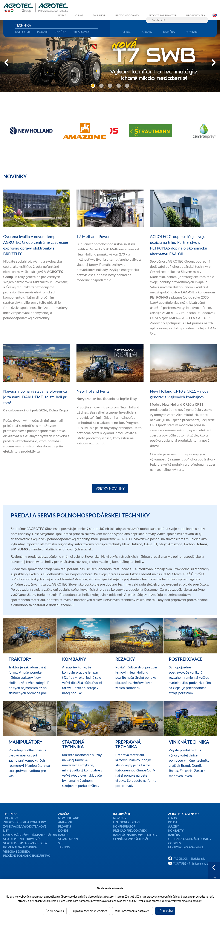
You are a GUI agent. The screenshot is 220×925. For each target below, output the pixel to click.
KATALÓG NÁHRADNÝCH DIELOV (135, 835)
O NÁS (172, 818)
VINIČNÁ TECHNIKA (16, 851)
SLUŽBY (173, 826)
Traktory (20, 659)
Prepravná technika (128, 744)
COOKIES (174, 843)
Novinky (15, 176)
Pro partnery (195, 15)
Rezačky (125, 659)
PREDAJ (173, 822)
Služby (147, 32)
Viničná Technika (189, 742)
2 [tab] (101, 86)
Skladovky (81, 32)
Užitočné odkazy (127, 15)
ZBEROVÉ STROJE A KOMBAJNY (24, 822)
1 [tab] (93, 86)
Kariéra (169, 32)
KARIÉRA (174, 835)
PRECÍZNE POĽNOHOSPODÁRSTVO (26, 855)
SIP (60, 843)
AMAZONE (65, 822)
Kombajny (74, 659)
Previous (6, 62)
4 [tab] (118, 86)
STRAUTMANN (68, 839)
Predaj (126, 32)
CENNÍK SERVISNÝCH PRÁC (131, 839)
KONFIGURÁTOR (124, 826)
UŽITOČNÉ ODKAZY (126, 822)
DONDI (63, 830)
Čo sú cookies (55, 911)
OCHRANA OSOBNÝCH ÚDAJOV (189, 839)
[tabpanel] (110, 56)
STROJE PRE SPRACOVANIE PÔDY (25, 843)
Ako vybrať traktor (162, 15)
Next (213, 62)
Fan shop (99, 15)
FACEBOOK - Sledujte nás (189, 858)
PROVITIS (64, 826)
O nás (79, 15)
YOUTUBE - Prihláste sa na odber (193, 863)
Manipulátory (25, 742)
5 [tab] (127, 86)
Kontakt (192, 32)
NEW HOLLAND (68, 818)
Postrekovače (186, 659)
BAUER (62, 835)
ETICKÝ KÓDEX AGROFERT (185, 847)
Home (62, 15)
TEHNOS (64, 847)
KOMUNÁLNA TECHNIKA (20, 847)
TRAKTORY (10, 818)
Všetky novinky (110, 488)
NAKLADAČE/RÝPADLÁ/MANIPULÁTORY (30, 835)
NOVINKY (119, 818)
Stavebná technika (73, 744)
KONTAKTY (175, 830)
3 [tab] (110, 86)
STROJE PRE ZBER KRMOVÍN (22, 839)
